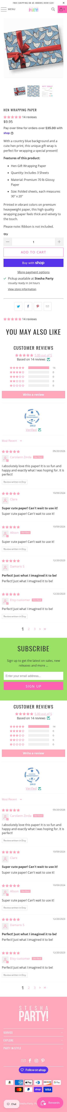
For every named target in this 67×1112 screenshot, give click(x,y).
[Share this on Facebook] (28, 306)
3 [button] (35, 629)
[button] (13, 117)
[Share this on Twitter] (18, 306)
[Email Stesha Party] (23, 1060)
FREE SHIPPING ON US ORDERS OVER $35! (33, 2)
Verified (31, 430)
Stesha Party (26, 1103)
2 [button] (29, 629)
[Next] (61, 49)
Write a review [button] (33, 395)
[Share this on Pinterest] (38, 306)
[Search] (53, 9)
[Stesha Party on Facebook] (30, 1060)
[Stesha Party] (33, 9)
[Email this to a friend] (48, 306)
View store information (22, 289)
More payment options (33, 272)
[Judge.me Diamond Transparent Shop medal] (32, 416)
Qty (6, 234)
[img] (11, 452)
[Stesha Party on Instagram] (36, 1060)
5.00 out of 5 (43, 355)
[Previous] (6, 49)
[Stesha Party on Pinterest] (43, 1060)
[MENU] (2, 9)
